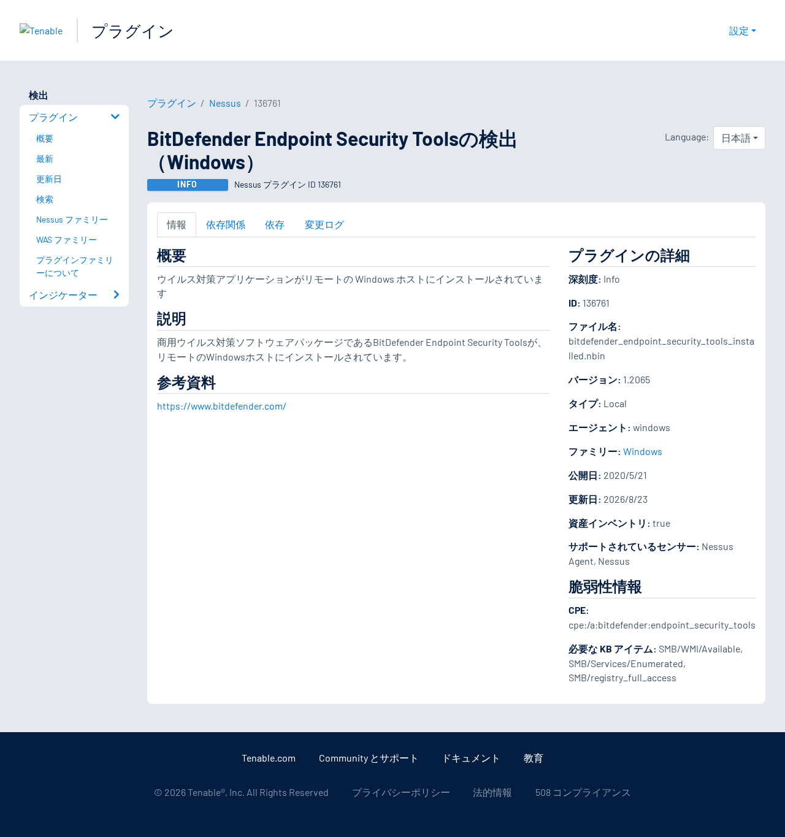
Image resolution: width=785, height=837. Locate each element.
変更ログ (324, 224)
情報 (176, 224)
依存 (275, 224)
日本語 (736, 137)
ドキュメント (471, 757)
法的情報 (492, 792)
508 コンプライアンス (583, 792)
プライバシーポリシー (401, 792)
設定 (739, 30)
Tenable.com (269, 757)
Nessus (225, 103)
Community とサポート (369, 757)
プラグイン (132, 30)
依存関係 (225, 224)
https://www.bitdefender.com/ (221, 405)
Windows (642, 451)
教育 (533, 757)
